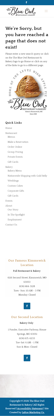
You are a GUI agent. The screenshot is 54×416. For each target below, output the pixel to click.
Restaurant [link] (11, 133)
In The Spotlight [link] (16, 214)
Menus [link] (11, 137)
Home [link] (8, 128)
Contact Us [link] (11, 224)
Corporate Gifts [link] (16, 191)
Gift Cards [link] (13, 162)
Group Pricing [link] (15, 152)
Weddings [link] (13, 180)
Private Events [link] (15, 157)
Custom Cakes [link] (15, 185)
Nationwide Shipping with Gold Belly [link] (27, 175)
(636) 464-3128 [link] (27, 286)
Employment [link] (15, 219)
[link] (21, 11)
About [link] (8, 205)
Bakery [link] (9, 167)
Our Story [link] (13, 209)
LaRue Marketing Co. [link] (33, 412)
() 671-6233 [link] (27, 338)
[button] (26, 3)
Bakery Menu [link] (15, 170)
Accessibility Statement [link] (30, 408)
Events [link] (8, 201)
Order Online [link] (15, 147)
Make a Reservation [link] (18, 142)
